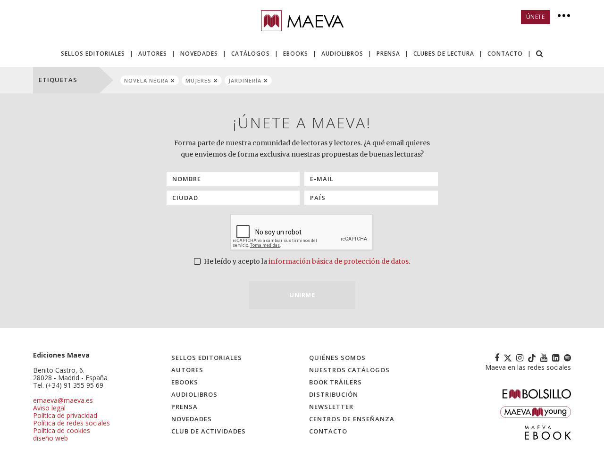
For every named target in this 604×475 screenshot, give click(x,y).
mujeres (198, 80)
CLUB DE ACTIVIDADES (208, 431)
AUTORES (152, 54)
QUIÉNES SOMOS (337, 357)
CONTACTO (505, 54)
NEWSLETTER (331, 406)
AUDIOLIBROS (342, 54)
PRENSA (388, 54)
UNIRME (302, 295)
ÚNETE (535, 17)
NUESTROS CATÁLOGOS (349, 370)
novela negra (146, 80)
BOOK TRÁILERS (335, 382)
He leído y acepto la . (306, 261)
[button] (540, 54)
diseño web (50, 437)
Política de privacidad (65, 415)
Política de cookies (61, 430)
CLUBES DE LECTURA (443, 54)
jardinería (244, 80)
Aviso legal (49, 407)
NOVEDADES (199, 54)
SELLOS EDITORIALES (93, 54)
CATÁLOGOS (250, 54)
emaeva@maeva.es (63, 400)
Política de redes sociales (71, 422)
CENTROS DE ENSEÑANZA (351, 419)
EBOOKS (295, 54)
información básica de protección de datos (338, 261)
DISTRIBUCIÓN (333, 394)
